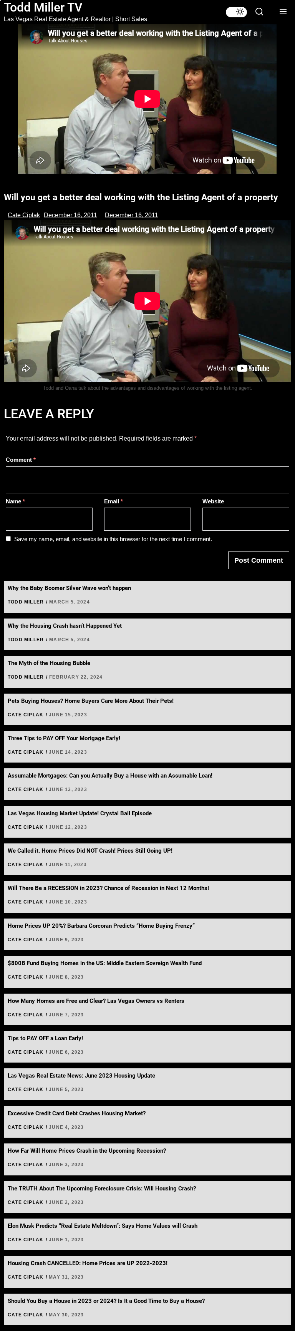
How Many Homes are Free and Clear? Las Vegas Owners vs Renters (96, 1000)
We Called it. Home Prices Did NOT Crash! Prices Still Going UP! (90, 850)
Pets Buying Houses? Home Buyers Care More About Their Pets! (91, 700)
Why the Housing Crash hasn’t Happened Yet (65, 625)
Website (213, 501)
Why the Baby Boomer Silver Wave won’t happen (69, 588)
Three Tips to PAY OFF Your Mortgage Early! (64, 738)
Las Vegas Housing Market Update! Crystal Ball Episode (80, 813)
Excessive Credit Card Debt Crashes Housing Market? (77, 1113)
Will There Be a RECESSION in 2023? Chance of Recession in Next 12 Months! (108, 888)
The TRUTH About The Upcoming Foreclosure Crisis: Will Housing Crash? (102, 1188)
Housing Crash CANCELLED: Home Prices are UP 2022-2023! (87, 1263)
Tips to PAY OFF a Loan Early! (45, 1038)
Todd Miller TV (43, 7)
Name (15, 501)
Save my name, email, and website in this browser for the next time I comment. (113, 539)
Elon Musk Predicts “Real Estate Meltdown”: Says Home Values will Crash (102, 1225)
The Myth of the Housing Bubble (49, 663)
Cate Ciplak (24, 215)
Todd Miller (26, 602)
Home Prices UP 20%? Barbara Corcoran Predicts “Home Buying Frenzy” (101, 925)
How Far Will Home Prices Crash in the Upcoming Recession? (87, 1150)
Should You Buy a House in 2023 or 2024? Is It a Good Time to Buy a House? (106, 1300)
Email (113, 501)
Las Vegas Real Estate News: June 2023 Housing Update (81, 1075)
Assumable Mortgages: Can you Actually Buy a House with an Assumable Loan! (110, 775)
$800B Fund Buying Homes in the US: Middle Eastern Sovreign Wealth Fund (105, 963)
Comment (21, 459)
